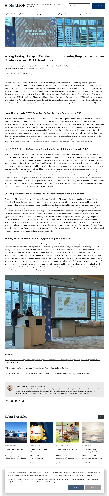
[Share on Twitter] (19, 400)
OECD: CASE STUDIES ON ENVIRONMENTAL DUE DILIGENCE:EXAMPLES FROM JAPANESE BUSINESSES (49, 373)
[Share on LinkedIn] (12, 400)
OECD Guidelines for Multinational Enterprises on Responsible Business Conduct (36, 368)
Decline (93, 487)
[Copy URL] (23, 400)
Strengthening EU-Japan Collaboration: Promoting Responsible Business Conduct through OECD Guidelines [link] (61, 14)
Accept (76, 487)
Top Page (7, 14)
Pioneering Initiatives (20, 14)
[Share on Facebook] (15, 400)
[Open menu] (6, 5)
